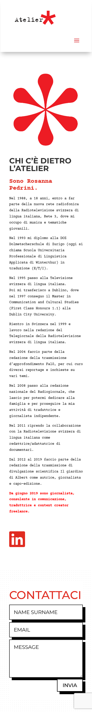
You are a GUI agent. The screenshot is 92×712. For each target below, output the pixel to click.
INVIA (70, 685)
